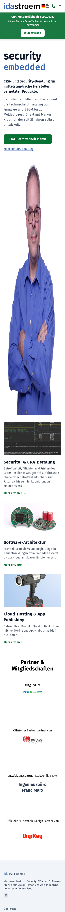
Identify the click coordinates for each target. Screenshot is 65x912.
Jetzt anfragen (32, 32)
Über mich (10, 908)
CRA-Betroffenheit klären (27, 139)
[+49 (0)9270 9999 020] (53, 6)
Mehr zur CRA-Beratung (18, 149)
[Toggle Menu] (59, 6)
